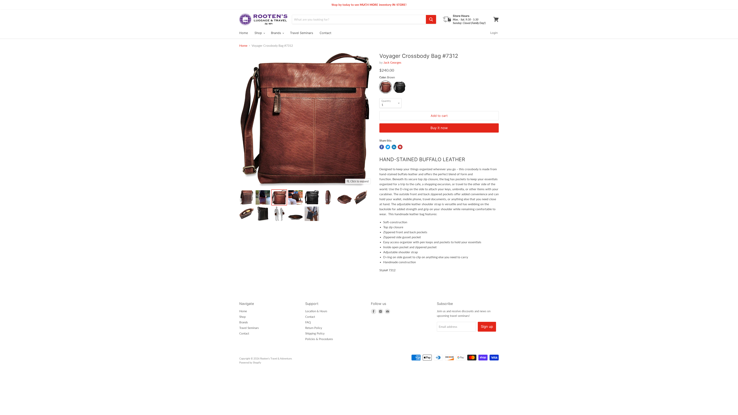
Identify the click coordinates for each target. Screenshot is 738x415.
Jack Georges (392, 62)
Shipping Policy (315, 333)
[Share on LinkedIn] (394, 147)
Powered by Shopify (250, 362)
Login (494, 33)
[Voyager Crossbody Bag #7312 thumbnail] (246, 197)
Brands (276, 33)
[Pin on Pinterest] (400, 147)
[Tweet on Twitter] (388, 147)
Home (243, 33)
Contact (325, 33)
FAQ (308, 322)
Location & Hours (316, 311)
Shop (258, 33)
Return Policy (313, 328)
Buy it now (439, 128)
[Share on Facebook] (381, 147)
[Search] (431, 19)
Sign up (487, 327)
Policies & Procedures (319, 339)
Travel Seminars (301, 33)
